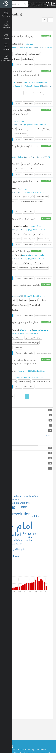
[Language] (47, 4)
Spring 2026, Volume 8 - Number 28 (28, 86)
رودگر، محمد (36, 226)
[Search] (25, 4)
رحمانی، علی (27, 255)
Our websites (41, 750)
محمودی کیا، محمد (40, 330)
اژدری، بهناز (30, 44)
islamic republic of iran (26, 497)
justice (32, 534)
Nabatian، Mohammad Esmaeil (35, 82)
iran (25, 533)
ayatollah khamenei (19, 503)
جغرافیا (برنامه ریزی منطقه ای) (19, 47)
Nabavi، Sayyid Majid (26, 371)
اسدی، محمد (24, 189)
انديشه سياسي (15, 544)
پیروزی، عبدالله (25, 330)
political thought (13, 540)
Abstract (18, 64)
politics (36, 516)
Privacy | (31, 750)
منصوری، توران (18, 121)
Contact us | (22, 750)
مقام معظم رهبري (16, 549)
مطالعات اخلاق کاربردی (14, 157)
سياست (28, 540)
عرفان (29, 537)
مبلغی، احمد (39, 255)
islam (24, 507)
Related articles (28, 64)
